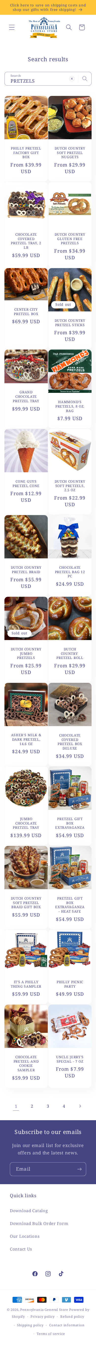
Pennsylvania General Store (44, 1309)
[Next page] (79, 1106)
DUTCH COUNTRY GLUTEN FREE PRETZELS (70, 238)
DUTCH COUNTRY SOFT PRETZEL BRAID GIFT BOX (26, 902)
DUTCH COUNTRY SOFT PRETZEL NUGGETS (70, 152)
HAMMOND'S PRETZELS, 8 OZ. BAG (69, 406)
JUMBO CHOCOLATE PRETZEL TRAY (26, 823)
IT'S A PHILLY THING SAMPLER (26, 984)
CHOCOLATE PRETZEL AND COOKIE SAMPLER (26, 1063)
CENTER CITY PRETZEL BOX (26, 311)
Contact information (67, 1325)
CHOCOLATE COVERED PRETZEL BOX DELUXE (70, 741)
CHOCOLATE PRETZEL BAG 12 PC (70, 572)
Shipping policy (30, 1325)
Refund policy (72, 1316)
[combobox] (48, 78)
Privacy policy (43, 1316)
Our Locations (25, 1236)
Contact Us (21, 1249)
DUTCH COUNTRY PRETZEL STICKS (70, 322)
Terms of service (51, 1334)
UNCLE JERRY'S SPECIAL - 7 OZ (70, 1059)
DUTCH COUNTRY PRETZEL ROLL (69, 653)
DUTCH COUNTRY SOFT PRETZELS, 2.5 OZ (70, 485)
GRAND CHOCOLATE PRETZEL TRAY (26, 396)
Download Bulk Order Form (39, 1223)
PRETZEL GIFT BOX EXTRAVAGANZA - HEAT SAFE (69, 905)
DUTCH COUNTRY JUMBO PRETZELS (26, 653)
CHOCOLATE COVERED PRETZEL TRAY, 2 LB (26, 241)
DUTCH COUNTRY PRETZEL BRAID (26, 569)
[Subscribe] (79, 1169)
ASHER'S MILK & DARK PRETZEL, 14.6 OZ (26, 739)
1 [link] (16, 1106)
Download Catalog (29, 1210)
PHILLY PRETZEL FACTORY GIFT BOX (26, 152)
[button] (11, 27)
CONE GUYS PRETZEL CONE (26, 483)
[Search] (84, 78)
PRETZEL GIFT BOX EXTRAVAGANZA (69, 823)
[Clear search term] (71, 78)
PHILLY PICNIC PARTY (70, 984)
